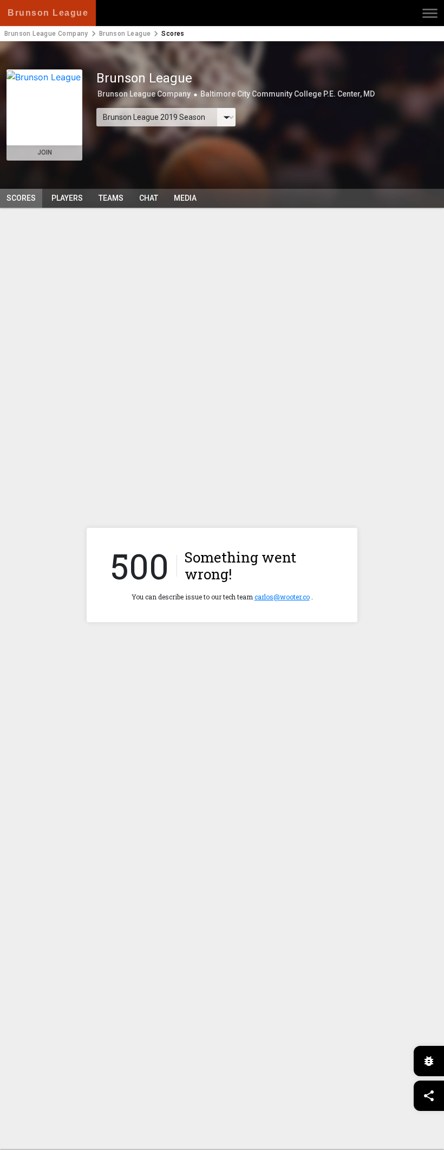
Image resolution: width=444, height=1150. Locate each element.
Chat (148, 198)
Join (44, 152)
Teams (111, 198)
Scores (21, 198)
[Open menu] (430, 13)
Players (67, 198)
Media (185, 198)
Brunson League (125, 33)
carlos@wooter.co (282, 596)
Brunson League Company (46, 33)
